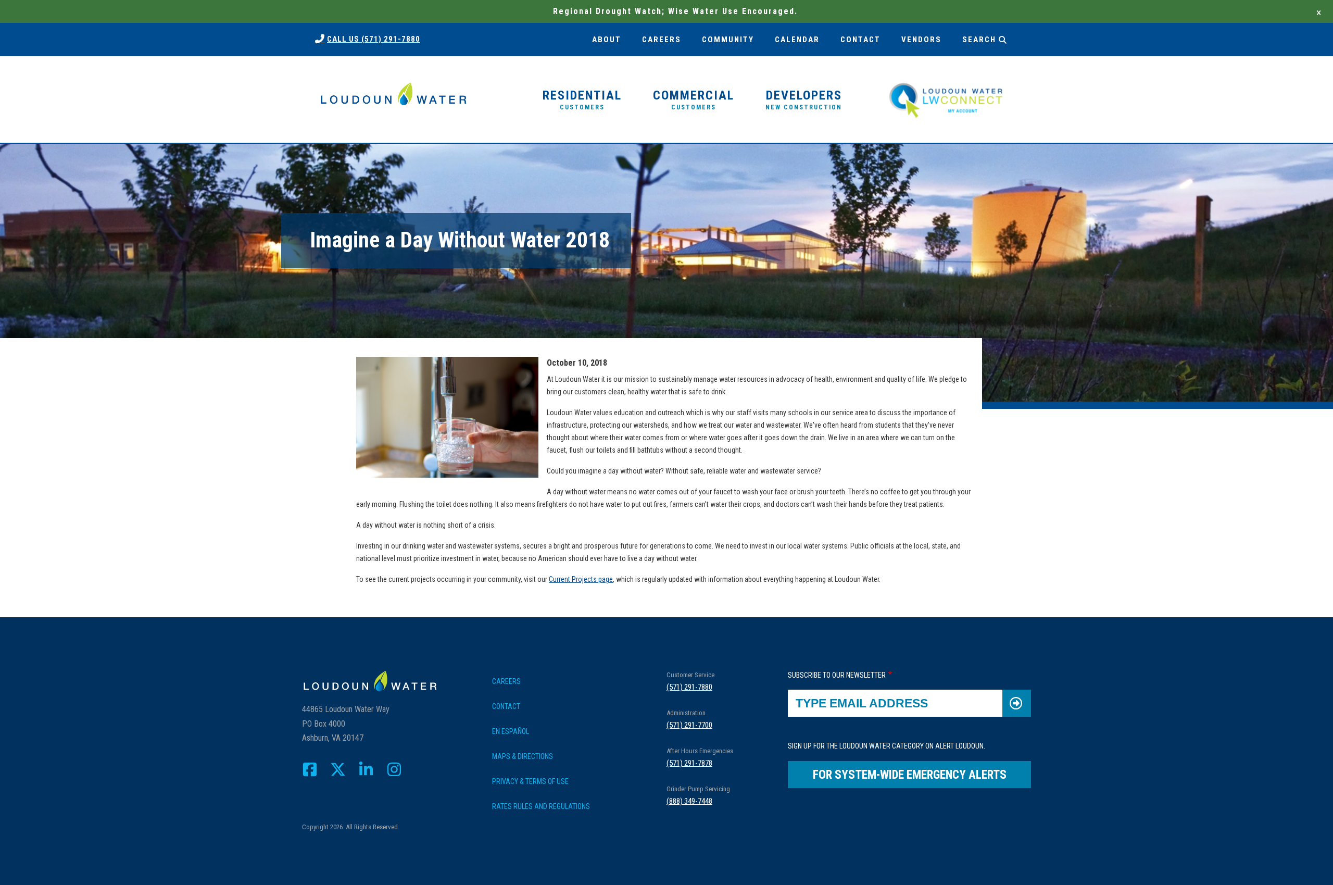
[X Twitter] (338, 769)
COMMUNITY (728, 39)
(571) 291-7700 (689, 725)
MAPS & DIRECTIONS (522, 756)
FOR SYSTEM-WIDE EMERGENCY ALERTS (910, 775)
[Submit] (1016, 703)
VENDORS (921, 39)
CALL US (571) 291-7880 (373, 39)
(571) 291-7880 (689, 687)
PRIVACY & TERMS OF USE (530, 781)
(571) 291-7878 (689, 763)
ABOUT (606, 39)
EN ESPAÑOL (510, 731)
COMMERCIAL (693, 99)
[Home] (393, 99)
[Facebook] (310, 769)
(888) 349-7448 (689, 801)
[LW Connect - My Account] (945, 99)
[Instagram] (394, 769)
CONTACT (860, 39)
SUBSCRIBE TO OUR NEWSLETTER (837, 675)
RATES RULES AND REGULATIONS (541, 806)
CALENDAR (797, 39)
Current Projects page (581, 579)
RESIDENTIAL (582, 99)
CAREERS (661, 39)
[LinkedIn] (366, 769)
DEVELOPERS (803, 99)
